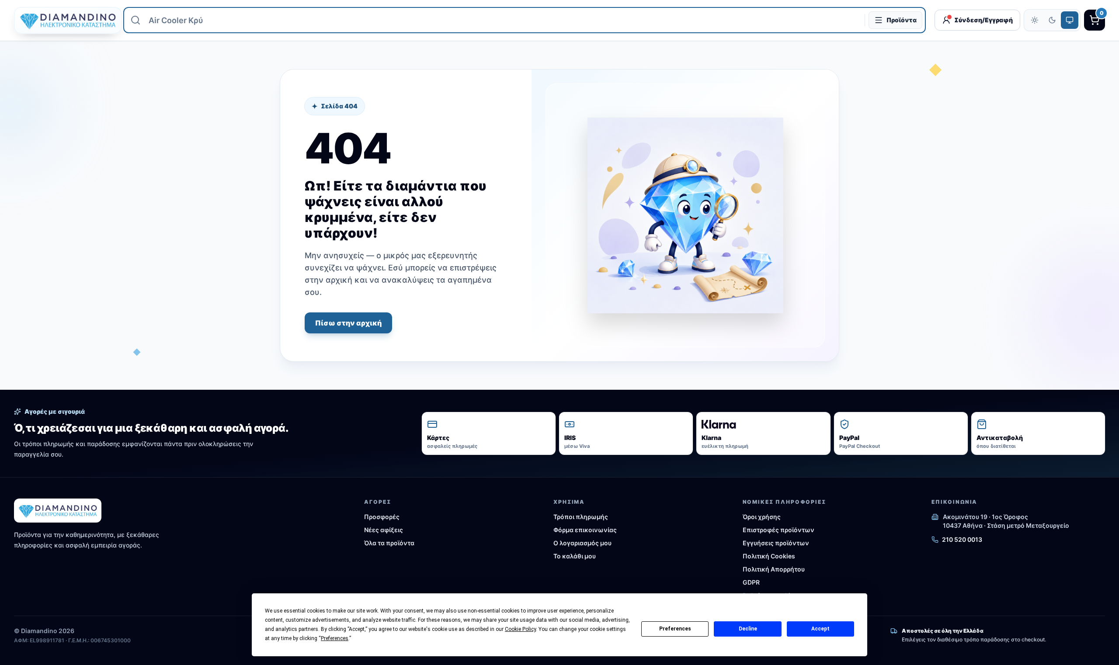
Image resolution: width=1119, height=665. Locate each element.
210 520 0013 (962, 539)
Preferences (675, 629)
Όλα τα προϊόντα (389, 543)
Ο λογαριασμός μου (582, 543)
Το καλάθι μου (574, 556)
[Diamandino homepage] (64, 20)
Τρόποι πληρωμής (580, 516)
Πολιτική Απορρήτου (774, 569)
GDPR (751, 582)
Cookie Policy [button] (520, 629)
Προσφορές (382, 516)
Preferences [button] (334, 638)
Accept (820, 629)
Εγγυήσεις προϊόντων (776, 543)
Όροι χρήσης (762, 516)
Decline (748, 629)
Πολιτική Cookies (769, 556)
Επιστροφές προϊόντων (778, 529)
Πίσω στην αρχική (348, 323)
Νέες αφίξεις (383, 529)
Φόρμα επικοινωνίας (585, 529)
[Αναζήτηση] (135, 20)
